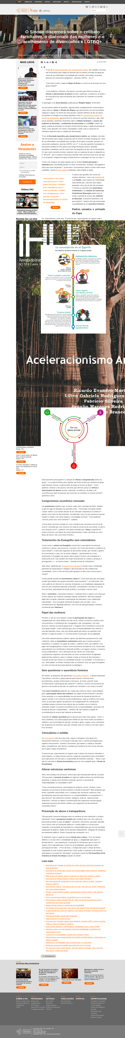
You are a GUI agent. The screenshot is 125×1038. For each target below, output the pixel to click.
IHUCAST (49, 1009)
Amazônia (98, 177)
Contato (87, 1)
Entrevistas (49, 1003)
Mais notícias (50, 1001)
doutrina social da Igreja (72, 566)
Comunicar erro (48, 956)
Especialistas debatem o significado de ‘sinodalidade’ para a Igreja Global (72, 927)
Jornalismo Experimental (53, 1007)
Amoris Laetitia (61, 170)
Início (19, 1)
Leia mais (21, 452)
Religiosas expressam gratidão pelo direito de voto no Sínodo (68, 945)
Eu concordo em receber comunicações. (28, 171)
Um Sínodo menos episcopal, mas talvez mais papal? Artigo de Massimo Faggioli (75, 908)
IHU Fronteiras (35, 1005)
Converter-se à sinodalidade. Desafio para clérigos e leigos (67, 935)
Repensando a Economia (38, 1007)
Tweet (56, 207)
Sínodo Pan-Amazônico (97, 1015)
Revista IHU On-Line (67, 1003)
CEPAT (18, 1007)
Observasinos (35, 1001)
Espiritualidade (76, 1)
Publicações (57, 1)
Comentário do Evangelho (98, 1001)
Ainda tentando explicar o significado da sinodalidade (65, 905)
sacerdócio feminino (81, 676)
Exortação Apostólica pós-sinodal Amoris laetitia (70, 70)
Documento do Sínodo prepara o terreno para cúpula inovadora (69, 879)
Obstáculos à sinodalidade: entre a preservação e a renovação (68, 943)
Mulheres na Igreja (96, 1017)
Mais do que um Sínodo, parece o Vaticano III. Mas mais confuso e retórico (73, 876)
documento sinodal (86, 397)
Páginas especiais (51, 1005)
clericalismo (48, 738)
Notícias (47, 1)
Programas (38, 1)
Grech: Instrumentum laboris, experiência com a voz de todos (68, 897)
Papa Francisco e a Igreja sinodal (58, 919)
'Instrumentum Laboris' (91, 115)
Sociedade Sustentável (37, 1009)
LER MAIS (23, 88)
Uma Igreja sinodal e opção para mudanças (61, 916)
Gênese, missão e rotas (23, 1001)
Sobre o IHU (28, 1)
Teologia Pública (35, 1003)
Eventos (66, 1)
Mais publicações (66, 1001)
